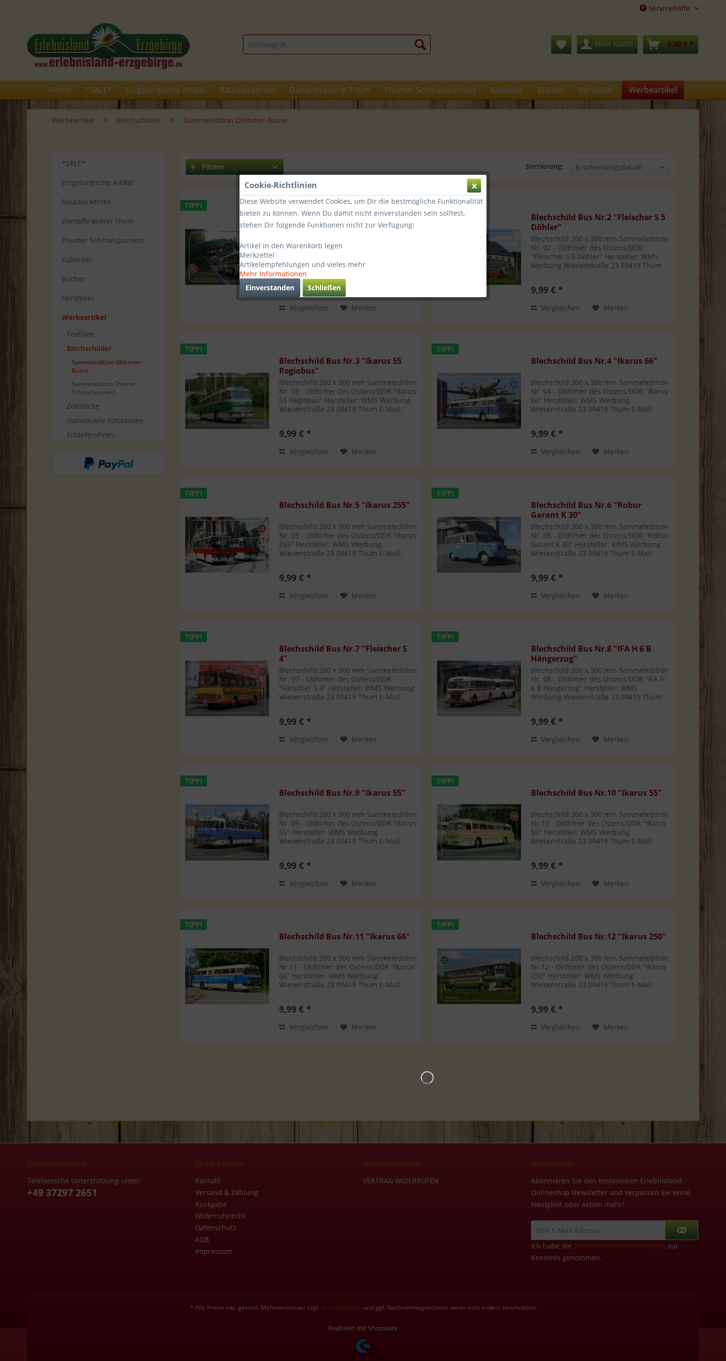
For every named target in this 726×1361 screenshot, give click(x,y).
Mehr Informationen (273, 273)
